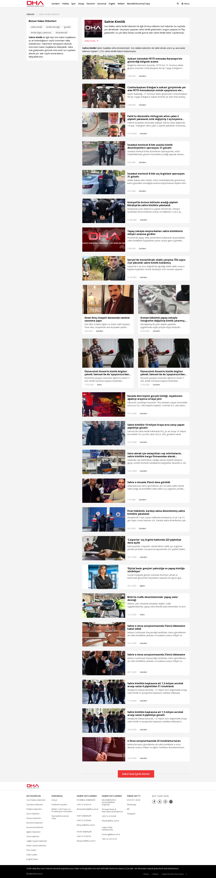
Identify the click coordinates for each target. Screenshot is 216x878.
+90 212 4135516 (84, 836)
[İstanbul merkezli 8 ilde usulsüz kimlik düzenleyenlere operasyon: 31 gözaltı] (103, 153)
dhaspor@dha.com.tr (86, 841)
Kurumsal (101, 3)
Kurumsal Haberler (34, 827)
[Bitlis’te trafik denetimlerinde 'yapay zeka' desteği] (103, 605)
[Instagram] (165, 802)
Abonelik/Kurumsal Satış (138, 3)
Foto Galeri (31, 850)
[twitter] (160, 802)
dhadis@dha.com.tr (110, 820)
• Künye (146, 874)
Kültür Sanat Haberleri (36, 845)
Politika (65, 3)
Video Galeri (31, 854)
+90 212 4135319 (84, 804)
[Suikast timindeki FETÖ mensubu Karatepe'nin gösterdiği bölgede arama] (103, 67)
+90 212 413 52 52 (109, 839)
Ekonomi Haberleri (34, 823)
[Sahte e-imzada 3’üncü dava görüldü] (103, 491)
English (112, 3)
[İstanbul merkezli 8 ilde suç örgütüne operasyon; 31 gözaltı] (103, 182)
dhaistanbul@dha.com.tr (88, 809)
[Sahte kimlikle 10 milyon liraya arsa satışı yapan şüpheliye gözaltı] (103, 433)
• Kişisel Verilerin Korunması (172, 874)
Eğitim (142, 586)
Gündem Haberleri (34, 804)
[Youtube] (171, 802)
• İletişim (155, 874)
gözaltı (67, 27)
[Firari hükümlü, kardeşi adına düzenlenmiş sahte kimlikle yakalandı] (103, 519)
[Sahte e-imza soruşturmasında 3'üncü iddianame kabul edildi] (103, 634)
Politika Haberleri (34, 809)
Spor (73, 3)
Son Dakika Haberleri (35, 800)
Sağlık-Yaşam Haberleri (36, 841)
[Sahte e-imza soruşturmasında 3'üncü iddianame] (103, 663)
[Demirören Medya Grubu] (183, 786)
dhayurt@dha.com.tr (86, 825)
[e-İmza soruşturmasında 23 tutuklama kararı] (103, 749)
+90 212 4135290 (109, 816)
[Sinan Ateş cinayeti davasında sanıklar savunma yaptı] (108, 299)
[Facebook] (154, 802)
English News (32, 859)
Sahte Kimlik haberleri (49, 14)
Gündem (56, 3)
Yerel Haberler (32, 836)
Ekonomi (91, 3)
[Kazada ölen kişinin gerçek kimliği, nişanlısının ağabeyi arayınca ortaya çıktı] (103, 404)
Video (99, 384)
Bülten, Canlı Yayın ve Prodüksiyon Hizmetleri (62, 810)
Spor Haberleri (33, 813)
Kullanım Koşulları (59, 804)
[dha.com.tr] (37, 786)
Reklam (121, 3)
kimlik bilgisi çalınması (41, 32)
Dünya (81, 3)
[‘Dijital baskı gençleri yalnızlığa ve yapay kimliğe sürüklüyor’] (103, 577)
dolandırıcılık (61, 32)
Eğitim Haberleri (33, 832)
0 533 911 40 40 (133, 800)
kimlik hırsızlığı (53, 27)
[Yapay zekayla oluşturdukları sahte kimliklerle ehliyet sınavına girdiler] (103, 239)
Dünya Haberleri (33, 818)
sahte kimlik (36, 27)
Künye (54, 800)
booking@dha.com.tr (111, 834)
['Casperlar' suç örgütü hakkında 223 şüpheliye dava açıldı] (103, 548)
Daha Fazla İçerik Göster (136, 774)
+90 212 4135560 (84, 820)
